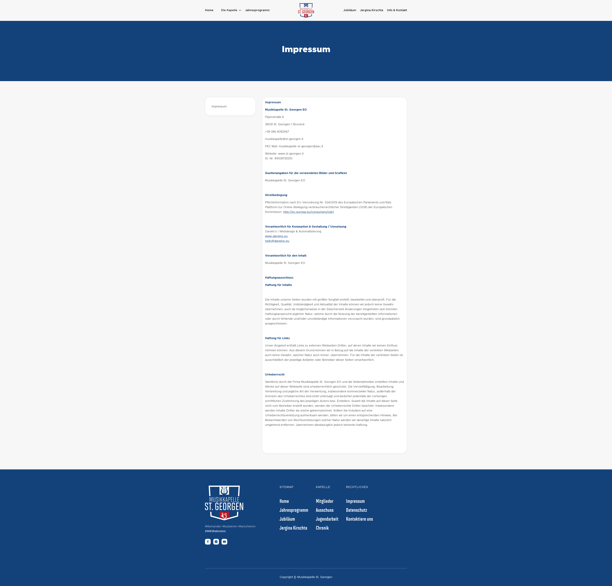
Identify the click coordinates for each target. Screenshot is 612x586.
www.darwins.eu (276, 236)
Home (209, 10)
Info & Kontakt (397, 10)
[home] (306, 10)
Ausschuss (325, 510)
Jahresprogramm (257, 10)
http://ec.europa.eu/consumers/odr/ (308, 212)
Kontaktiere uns (359, 519)
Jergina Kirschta (371, 10)
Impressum (219, 106)
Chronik (322, 527)
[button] (231, 10)
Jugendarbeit (327, 519)
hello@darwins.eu (277, 241)
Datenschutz (356, 510)
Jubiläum (349, 10)
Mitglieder (324, 501)
